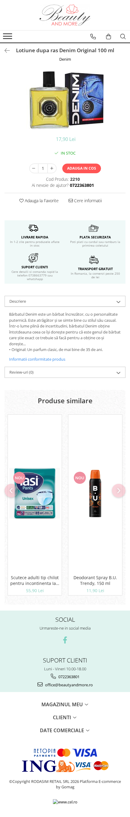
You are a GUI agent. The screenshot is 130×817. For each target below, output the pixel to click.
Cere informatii (87, 200)
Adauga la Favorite (41, 200)
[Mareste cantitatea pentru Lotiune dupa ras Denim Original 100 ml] (52, 168)
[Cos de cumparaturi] (108, 36)
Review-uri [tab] (21, 372)
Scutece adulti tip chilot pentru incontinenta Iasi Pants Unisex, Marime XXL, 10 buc (34, 580)
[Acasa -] (65, 15)
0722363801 (68, 676)
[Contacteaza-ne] (93, 36)
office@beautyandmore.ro (68, 685)
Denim (65, 59)
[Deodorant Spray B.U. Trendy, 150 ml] (95, 493)
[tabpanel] (65, 100)
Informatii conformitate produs (37, 359)
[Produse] (8, 38)
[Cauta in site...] (123, 36)
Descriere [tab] (17, 301)
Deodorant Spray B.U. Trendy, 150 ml (95, 580)
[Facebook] (65, 640)
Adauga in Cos (81, 168)
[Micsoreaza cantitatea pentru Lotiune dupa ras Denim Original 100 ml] (33, 168)
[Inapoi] (4, 50)
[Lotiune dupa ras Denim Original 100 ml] (65, 100)
